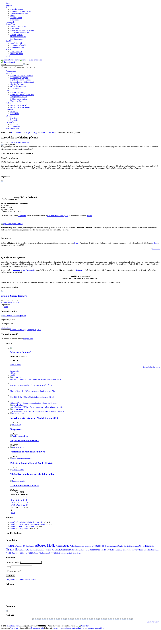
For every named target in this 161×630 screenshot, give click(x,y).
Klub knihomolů (17, 133)
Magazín (9, 5)
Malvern (87, 550)
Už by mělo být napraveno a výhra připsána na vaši (42, 407)
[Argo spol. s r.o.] (62, 620)
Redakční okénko (12, 129)
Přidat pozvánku (16, 39)
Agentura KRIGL (22, 546)
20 (19, 505)
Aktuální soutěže (16, 43)
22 (24, 505)
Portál (31, 552)
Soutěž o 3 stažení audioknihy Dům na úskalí (27, 522)
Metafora (94, 549)
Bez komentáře (23, 143)
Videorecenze (15, 88)
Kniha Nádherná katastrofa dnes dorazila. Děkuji (36, 397)
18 (14, 505)
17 (12, 505)
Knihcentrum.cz (66, 549)
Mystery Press (138, 550)
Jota (27, 549)
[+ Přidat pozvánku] (7, 611)
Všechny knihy (16, 18)
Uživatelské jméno (12, 562)
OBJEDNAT (6, 328)
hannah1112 (14, 379)
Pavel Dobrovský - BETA (15, 553)
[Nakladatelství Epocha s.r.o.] (38, 620)
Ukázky (9, 103)
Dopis (76, 243)
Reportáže (14, 120)
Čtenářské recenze (17, 84)
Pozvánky (14, 118)
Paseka (157, 550)
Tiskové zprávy (16, 101)
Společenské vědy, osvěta (19, 13)
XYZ (70, 553)
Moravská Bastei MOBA (119, 550)
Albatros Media (45, 545)
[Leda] (111, 620)
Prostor (36, 553)
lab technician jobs (37, 628)
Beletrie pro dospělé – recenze (21, 76)
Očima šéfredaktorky (18, 86)
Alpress (59, 546)
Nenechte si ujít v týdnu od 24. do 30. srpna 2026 (34, 418)
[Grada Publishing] (102, 620)
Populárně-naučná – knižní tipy (22, 95)
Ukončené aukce (16, 54)
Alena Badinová (16, 407)
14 (22, 502)
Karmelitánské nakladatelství (37, 550)
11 (14, 502)
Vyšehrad (65, 553)
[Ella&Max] (132, 620)
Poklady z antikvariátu (18, 99)
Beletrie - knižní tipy (47, 133)
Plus (26, 553)
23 (27, 505)
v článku (155, 243)
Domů (8, 3)
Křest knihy (14, 28)
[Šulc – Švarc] (88, 620)
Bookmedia (88, 546)
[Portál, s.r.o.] (99, 620)
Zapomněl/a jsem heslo (27, 579)
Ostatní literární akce (18, 37)
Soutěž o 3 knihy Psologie (20, 529)
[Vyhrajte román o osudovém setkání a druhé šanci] (12, 395)
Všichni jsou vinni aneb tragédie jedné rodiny (32, 474)
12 (17, 502)
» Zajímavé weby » (153, 622)
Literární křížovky (17, 47)
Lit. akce (9, 116)
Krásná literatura (16, 9)
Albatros (31, 546)
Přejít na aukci (15, 365)
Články (13, 373)
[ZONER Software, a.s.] (69, 620)
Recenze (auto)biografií (19, 78)
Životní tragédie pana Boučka (24, 485)
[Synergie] (50, 620)
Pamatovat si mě (14, 571)
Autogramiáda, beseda (18, 26)
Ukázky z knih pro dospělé (20, 107)
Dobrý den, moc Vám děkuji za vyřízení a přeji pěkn (36, 403)
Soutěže (9, 41)
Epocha (126, 546)
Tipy (7, 90)
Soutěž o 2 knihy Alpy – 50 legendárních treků (27, 524)
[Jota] (123, 620)
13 (19, 502)
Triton (59, 553)
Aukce (8, 49)
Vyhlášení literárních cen (19, 33)
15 (24, 502)
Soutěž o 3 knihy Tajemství (14, 296)
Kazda (48, 550)
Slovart (53, 552)
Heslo (8, 567)
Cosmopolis (156, 249)
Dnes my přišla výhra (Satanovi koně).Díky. (34, 385)
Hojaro (13, 391)
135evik (13, 403)
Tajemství (22, 216)
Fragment (149, 545)
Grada (39, 330)
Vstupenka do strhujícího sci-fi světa (27, 451)
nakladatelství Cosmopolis (57, 216)
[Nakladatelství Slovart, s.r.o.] (78, 620)
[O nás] (15, 377)
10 (12, 502)
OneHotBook (149, 550)
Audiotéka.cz (74, 546)
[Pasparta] (36, 620)
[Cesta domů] (55, 620)
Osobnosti (9, 109)
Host (18, 549)
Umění (12, 16)
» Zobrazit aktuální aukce (150, 367)
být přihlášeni (28, 339)
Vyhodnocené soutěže (18, 45)
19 (17, 505)
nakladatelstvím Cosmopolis (24, 270)
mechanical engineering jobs (73, 628)
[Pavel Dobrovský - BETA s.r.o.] (106, 620)
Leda (82, 550)
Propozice (14, 124)
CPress (107, 546)
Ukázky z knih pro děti (18, 105)
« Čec (13, 513)
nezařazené (14, 20)
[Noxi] (64, 620)
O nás (8, 56)
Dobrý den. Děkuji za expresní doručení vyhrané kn (36, 391)
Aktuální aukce (16, 52)
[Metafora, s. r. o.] (85, 620)
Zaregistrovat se (11, 579)
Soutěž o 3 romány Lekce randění (22, 526)
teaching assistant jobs (96, 628)
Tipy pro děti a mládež (18, 97)
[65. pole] (104, 620)
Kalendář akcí (11, 24)
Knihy (8, 7)
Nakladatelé (10, 22)
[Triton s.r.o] (33, 620)
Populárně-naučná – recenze (20, 80)
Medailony (14, 112)
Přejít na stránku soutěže (10, 302)
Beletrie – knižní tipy (18, 93)
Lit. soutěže (10, 122)
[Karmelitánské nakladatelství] (95, 620)
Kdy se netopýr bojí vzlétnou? (24, 440)
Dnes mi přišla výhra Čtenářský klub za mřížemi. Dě (39, 379)
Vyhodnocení (15, 126)
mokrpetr (13, 385)
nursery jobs (57, 628)
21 (22, 505)
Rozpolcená (16, 429)
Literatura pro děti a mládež (20, 11)
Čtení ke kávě (11, 71)
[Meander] (43, 620)
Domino (120, 546)
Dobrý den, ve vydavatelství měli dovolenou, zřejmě (42, 411)
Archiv (13, 375)
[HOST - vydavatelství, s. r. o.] (125, 620)
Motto (129, 550)
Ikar (22, 550)
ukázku (89, 216)
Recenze (9, 73)
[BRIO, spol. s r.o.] (97, 620)
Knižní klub (77, 550)
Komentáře (14, 371)
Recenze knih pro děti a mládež (22, 82)
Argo (66, 545)
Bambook (81, 546)
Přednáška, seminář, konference (22, 30)
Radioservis (45, 553)
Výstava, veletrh (16, 35)
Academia (11, 545)
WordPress (14, 628)
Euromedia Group (137, 546)
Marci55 (13, 397)
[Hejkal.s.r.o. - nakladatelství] (92, 620)
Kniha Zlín (55, 550)
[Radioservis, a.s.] (47, 620)
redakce (14, 143)
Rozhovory (14, 114)
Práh (40, 553)
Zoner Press (76, 553)
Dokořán (113, 546)
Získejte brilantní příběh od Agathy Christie (31, 463)
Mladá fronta (106, 549)
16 (27, 502)
